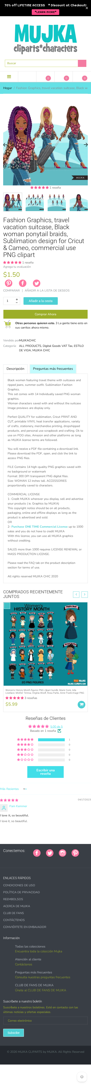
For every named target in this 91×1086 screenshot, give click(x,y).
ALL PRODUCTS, (30, 346)
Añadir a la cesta (40, 301)
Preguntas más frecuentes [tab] (53, 368)
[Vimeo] (36, 859)
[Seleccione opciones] (81, 705)
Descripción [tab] (15, 368)
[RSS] (10, 859)
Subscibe (13, 1032)
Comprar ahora (45, 314)
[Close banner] (87, 8)
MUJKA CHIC (41, 350)
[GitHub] (4, 859)
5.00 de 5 (56, 727)
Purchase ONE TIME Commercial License (39, 527)
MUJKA (52, 1052)
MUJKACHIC (27, 340)
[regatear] (31, 859)
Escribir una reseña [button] (45, 772)
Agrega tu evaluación (17, 267)
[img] (9, 800)
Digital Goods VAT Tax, (58, 346)
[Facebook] (22, 283)
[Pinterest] (75, 852)
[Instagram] (62, 852)
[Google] (84, 850)
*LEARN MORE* (46, 12)
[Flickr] (15, 859)
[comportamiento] (57, 859)
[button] (40, 188)
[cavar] (52, 859)
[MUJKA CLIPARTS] (45, 37)
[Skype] (47, 859)
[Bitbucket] (20, 859)
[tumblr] (25, 859)
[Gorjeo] (49, 852)
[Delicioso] (41, 859)
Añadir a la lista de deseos (47, 291)
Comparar (11, 291)
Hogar (7, 88)
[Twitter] (36, 283)
